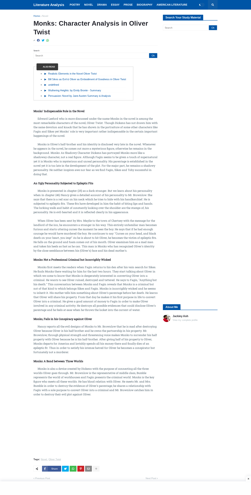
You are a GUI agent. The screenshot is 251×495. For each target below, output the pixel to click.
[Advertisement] (95, 429)
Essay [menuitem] (115, 4)
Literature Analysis (48, 5)
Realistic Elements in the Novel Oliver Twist (72, 73)
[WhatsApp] (47, 40)
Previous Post (42, 478)
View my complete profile (185, 320)
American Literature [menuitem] (172, 4)
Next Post (151, 478)
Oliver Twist (54, 459)
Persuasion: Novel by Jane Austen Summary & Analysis (79, 95)
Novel (45, 16)
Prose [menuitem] (128, 4)
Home (36, 16)
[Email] (88, 469)
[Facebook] (38, 40)
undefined (53, 84)
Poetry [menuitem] (75, 4)
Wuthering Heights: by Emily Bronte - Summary (74, 90)
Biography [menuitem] (144, 4)
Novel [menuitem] (88, 4)
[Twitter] (43, 40)
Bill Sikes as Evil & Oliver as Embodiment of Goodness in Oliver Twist (87, 79)
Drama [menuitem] (102, 4)
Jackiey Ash (180, 316)
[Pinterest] (80, 469)
